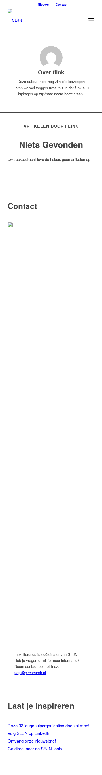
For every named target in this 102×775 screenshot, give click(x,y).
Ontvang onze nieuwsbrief (32, 741)
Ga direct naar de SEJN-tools (35, 748)
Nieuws (43, 4)
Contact (61, 4)
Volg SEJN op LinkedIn (29, 733)
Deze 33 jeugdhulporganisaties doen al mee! (48, 725)
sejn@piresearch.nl (30, 672)
